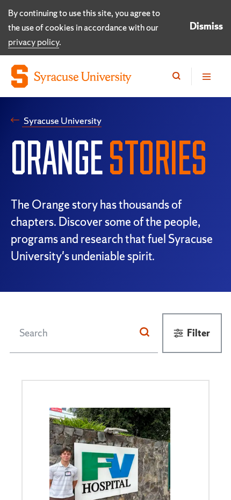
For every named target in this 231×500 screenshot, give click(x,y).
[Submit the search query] (144, 332)
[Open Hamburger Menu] (205, 76)
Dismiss (206, 26)
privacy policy (33, 42)
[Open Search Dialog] (176, 76)
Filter (198, 333)
